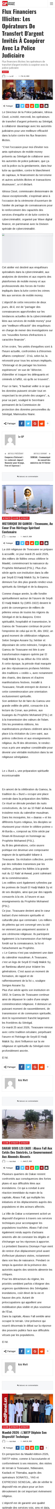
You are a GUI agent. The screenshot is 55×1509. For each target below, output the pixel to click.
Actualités (7, 518)
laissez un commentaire (28, 476)
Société (5, 72)
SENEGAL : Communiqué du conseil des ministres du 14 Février (40, 460)
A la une (16, 518)
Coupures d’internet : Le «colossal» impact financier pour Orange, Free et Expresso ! (14, 461)
